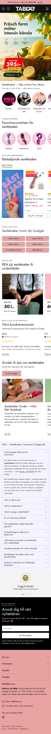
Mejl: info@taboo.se (14, 701)
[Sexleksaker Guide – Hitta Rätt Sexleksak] (22, 390)
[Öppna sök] (8, 8)
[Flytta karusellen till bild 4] (28, 594)
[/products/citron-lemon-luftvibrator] (25, 47)
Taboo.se (19, 726)
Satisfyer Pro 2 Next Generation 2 (34, 200)
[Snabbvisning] (43, 173)
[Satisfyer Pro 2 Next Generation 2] (35, 180)
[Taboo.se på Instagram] (3, 718)
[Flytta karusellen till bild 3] (26, 594)
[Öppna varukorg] (47, 8)
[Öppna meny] (3, 8)
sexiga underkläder (27, 471)
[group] (35, 195)
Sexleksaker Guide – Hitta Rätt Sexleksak (20, 408)
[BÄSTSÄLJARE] (6, 213)
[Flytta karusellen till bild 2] (24, 594)
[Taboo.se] (25, 8)
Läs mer (40, 2)
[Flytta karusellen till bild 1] (22, 594)
